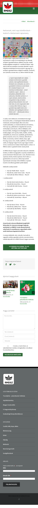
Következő (30, 21)
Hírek (4, 435)
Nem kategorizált (8, 449)
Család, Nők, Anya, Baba (10, 426)
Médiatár (6, 444)
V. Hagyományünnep (9, 409)
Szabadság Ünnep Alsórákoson (13, 414)
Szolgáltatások (8, 453)
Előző (23, 21)
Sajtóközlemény (8, 400)
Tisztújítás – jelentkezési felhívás (14, 396)
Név (4, 468)
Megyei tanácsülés (9, 405)
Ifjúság (5, 440)
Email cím (7, 475)
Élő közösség (7, 431)
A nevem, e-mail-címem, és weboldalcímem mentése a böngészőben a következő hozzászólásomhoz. (17, 348)
